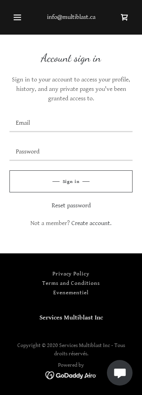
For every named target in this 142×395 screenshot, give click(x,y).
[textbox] (71, 122)
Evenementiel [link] (71, 293)
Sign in (71, 181)
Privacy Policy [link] (71, 274)
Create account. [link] (91, 223)
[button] (17, 17)
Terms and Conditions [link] (71, 283)
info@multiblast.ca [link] (71, 17)
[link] (125, 17)
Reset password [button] (71, 205)
